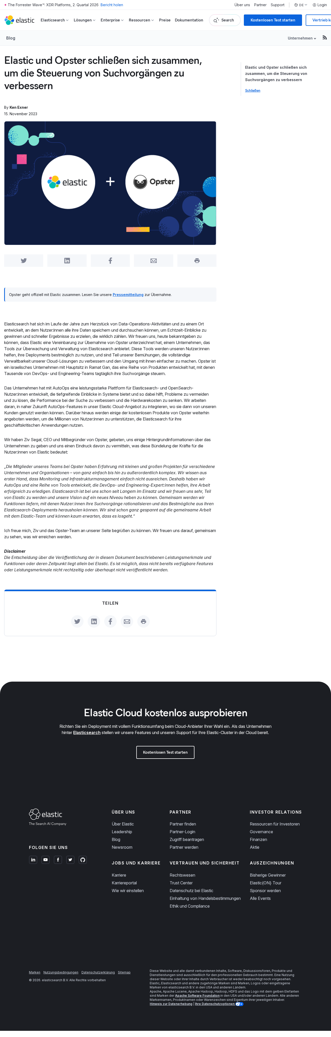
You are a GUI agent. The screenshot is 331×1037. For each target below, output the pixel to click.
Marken (34, 972)
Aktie (254, 847)
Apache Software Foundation (197, 995)
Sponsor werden (265, 890)
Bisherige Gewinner (268, 875)
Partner (260, 5)
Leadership (122, 831)
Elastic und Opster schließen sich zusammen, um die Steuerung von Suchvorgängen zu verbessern (276, 73)
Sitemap (124, 972)
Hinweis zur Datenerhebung (171, 1004)
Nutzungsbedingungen (60, 972)
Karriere (119, 875)
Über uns (242, 5)
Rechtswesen (182, 875)
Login (322, 5)
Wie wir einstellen (128, 890)
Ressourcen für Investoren (275, 824)
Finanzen (258, 839)
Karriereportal (124, 882)
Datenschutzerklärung (98, 972)
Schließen (252, 90)
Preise (165, 20)
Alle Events (260, 898)
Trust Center (181, 882)
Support (277, 5)
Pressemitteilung (128, 294)
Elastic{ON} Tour (265, 882)
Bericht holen (112, 5)
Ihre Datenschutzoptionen (215, 1004)
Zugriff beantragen (187, 839)
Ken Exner (19, 107)
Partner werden (184, 847)
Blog (10, 38)
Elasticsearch (87, 732)
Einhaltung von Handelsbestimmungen (205, 898)
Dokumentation (189, 20)
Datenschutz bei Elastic (191, 890)
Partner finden (183, 824)
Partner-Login (182, 831)
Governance (261, 831)
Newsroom (122, 847)
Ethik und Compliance (190, 906)
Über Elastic (123, 824)
